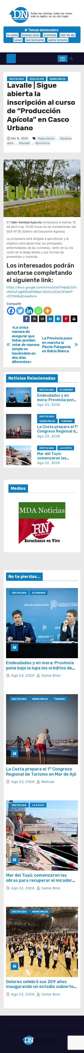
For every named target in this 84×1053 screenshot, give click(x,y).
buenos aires (30, 35)
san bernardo (35, 40)
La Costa (66, 448)
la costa (12, 35)
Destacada (16, 78)
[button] (72, 58)
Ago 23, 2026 (48, 405)
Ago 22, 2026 (48, 463)
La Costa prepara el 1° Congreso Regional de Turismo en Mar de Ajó (57, 431)
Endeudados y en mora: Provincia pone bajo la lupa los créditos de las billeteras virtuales (40, 667)
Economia (66, 389)
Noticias (47, 782)
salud (18, 40)
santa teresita (57, 40)
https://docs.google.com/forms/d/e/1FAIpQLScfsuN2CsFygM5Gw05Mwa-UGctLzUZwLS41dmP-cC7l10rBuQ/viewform (42, 292)
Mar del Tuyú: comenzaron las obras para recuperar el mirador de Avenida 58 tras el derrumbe (39, 880)
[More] (47, 311)
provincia (50, 35)
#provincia (42, 143)
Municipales (58, 78)
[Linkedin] (29, 311)
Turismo (66, 421)
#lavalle (24, 143)
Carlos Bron (50, 675)
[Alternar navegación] (62, 58)
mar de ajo (67, 35)
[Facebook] (11, 311)
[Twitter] (20, 311)
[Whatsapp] (38, 311)
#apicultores (46, 138)
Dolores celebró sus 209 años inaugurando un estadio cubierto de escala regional (40, 986)
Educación (37, 78)
